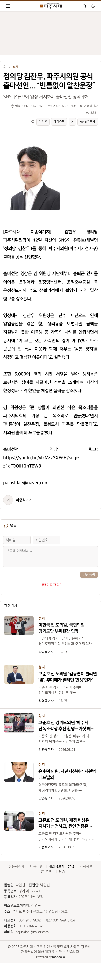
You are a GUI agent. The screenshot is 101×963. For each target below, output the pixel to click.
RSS (62, 871)
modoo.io (58, 957)
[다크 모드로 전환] (93, 6)
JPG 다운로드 (47, 139)
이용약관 (36, 866)
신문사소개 (16, 866)
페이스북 (59, 121)
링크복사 (90, 121)
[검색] (84, 6)
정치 (15, 67)
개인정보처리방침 (61, 866)
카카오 (43, 121)
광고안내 (47, 871)
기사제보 (86, 866)
